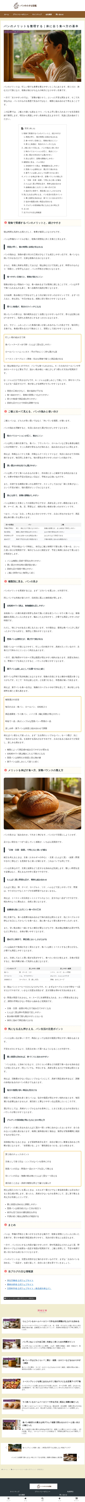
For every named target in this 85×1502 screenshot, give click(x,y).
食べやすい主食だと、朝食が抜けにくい (42, 141)
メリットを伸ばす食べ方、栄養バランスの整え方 (43, 176)
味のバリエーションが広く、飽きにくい (42, 151)
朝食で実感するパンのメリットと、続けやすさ (42, 133)
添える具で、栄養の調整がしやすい (40, 159)
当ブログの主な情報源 (32, 212)
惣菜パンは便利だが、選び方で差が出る (42, 169)
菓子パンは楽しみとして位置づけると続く (42, 173)
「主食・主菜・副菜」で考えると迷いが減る (43, 180)
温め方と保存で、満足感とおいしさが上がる (43, 191)
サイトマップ (14, 1491)
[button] (78, 765)
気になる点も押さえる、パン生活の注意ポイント (43, 194)
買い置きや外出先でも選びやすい (39, 155)
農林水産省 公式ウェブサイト (20, 1284)
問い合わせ (63, 1495)
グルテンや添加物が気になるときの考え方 (42, 205)
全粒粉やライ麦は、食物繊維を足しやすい (42, 166)
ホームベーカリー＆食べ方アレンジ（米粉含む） (20, 1298)
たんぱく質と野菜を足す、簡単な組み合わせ (43, 184)
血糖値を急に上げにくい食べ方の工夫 (41, 187)
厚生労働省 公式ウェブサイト (20, 1280)
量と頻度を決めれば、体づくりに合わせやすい (44, 198)
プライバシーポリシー (42, 1491)
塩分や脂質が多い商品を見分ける (39, 202)
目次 (27, 128)
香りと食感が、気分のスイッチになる (41, 144)
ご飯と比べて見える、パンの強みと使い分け (41, 148)
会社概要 (22, 1495)
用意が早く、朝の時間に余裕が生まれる (42, 137)
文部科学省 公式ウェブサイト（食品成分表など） (29, 1288)
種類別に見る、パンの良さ (34, 162)
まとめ (26, 209)
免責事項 (70, 1491)
